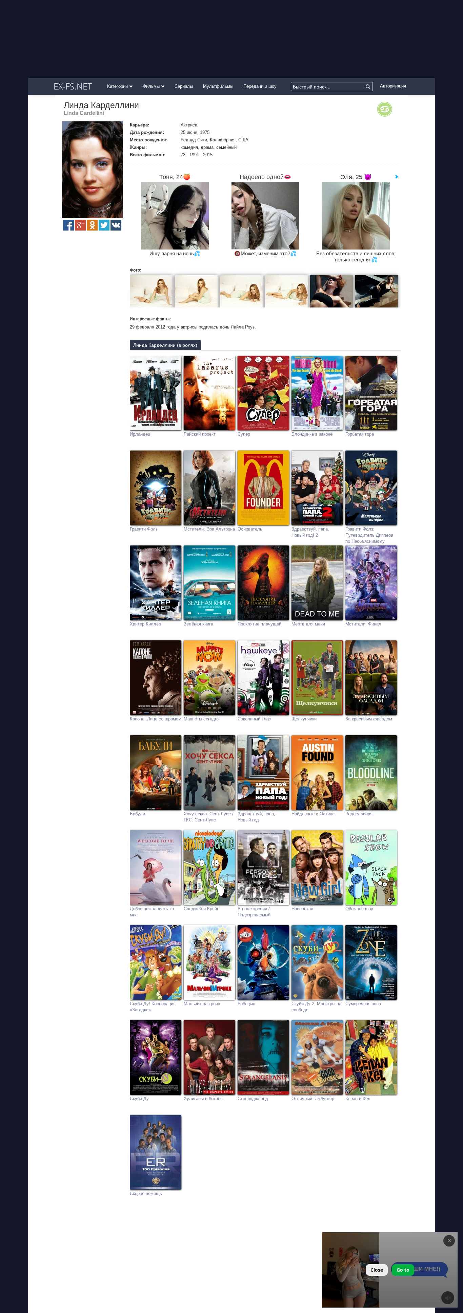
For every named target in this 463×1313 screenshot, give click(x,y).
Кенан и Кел (357, 1098)
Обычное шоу (359, 908)
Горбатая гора (359, 434)
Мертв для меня (308, 623)
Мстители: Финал (363, 623)
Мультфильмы (218, 86)
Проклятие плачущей (259, 623)
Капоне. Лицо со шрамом (155, 718)
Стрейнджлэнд (253, 1098)
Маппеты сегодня (202, 718)
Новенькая (302, 908)
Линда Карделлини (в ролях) (165, 345)
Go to (403, 1270)
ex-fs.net (73, 86)
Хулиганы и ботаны (203, 1098)
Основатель (250, 529)
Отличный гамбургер (312, 1098)
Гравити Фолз (144, 529)
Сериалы (184, 86)
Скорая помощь (146, 1193)
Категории (118, 86)
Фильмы (152, 86)
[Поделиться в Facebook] (68, 225)
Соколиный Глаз (254, 718)
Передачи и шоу (260, 86)
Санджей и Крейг (201, 908)
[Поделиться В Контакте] (115, 225)
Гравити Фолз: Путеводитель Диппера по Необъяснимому (369, 535)
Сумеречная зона (363, 1003)
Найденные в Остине (313, 813)
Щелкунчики (304, 718)
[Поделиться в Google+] (80, 225)
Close (376, 1270)
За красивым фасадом (368, 718)
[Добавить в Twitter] (104, 225)
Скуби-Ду (139, 1098)
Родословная (359, 813)
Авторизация (393, 85)
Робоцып (246, 1003)
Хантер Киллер (145, 623)
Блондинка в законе (312, 434)
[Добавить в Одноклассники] (92, 225)
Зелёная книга (198, 623)
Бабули (137, 813)
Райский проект (200, 434)
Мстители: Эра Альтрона (209, 529)
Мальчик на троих (202, 1003)
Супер (244, 434)
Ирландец (140, 434)
